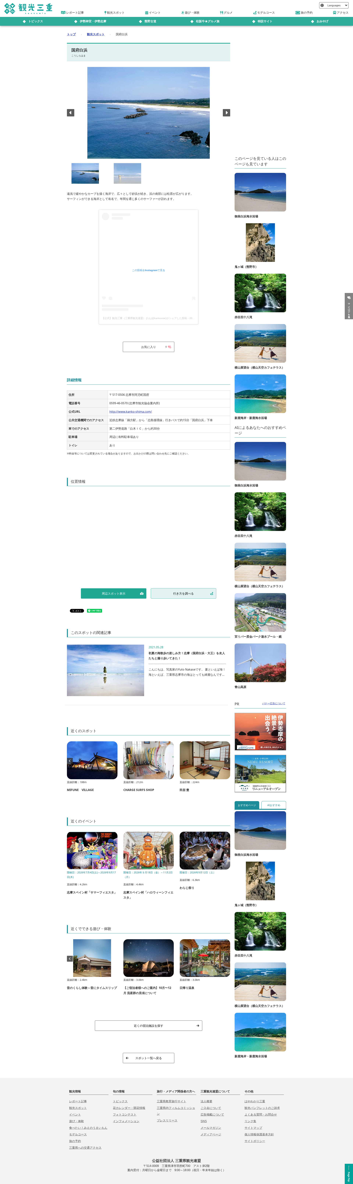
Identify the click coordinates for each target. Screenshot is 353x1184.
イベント (75, 1114)
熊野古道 (150, 21)
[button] (226, 112)
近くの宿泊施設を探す (148, 1026)
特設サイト (265, 21)
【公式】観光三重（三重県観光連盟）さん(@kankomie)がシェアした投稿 (144, 318)
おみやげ (322, 21)
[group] (92, 768)
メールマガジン (211, 1127)
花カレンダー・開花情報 (129, 1108)
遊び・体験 (76, 1121)
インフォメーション (126, 1121)
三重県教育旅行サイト (171, 1101)
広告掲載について (212, 1114)
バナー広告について (273, 703)
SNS (204, 1121)
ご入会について (211, 1108)
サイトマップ (253, 1127)
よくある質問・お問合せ (261, 1114)
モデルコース (78, 1134)
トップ (71, 34)
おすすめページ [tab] (247, 805)
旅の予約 (75, 1141)
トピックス (35, 21)
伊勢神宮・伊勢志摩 (93, 21)
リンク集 (250, 1121)
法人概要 (206, 1101)
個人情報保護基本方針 (259, 1134)
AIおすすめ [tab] (273, 805)
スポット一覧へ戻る (148, 1058)
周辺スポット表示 (113, 593)
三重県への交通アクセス (85, 1147)
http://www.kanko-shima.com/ (130, 412)
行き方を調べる (183, 593)
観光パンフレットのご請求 (262, 1108)
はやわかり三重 (255, 1101)
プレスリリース (167, 1120)
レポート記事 (78, 1101)
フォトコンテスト (124, 1114)
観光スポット (96, 34)
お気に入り (154, 347)
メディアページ (211, 1134)
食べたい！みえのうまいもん (88, 1127)
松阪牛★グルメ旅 (208, 21)
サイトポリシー (255, 1141)
